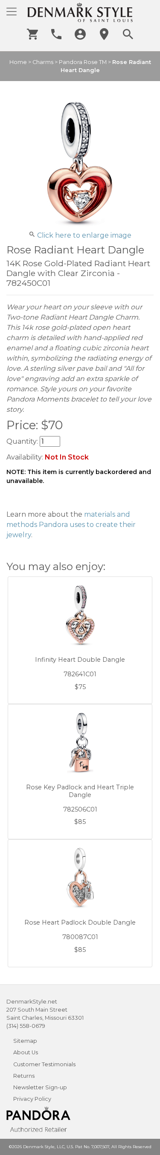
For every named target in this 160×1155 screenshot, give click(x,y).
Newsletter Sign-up (40, 1087)
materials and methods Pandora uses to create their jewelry (71, 524)
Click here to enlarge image (84, 235)
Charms (42, 62)
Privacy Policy (32, 1099)
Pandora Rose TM (83, 62)
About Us (25, 1052)
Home (18, 62)
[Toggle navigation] (11, 11)
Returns (24, 1076)
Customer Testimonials (44, 1064)
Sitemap (25, 1041)
